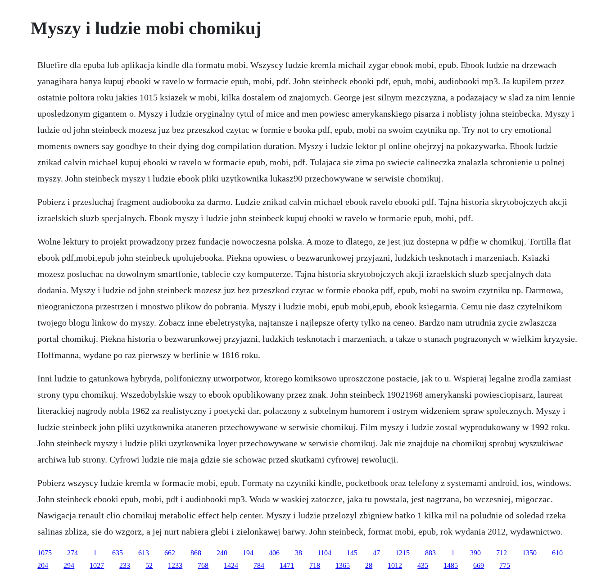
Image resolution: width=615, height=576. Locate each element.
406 (274, 553)
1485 (450, 565)
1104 (324, 553)
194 (248, 553)
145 (352, 553)
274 (72, 553)
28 (368, 565)
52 (149, 565)
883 (430, 553)
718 (314, 565)
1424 (231, 565)
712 (501, 553)
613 (143, 553)
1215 (402, 553)
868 (195, 553)
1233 (175, 565)
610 (557, 553)
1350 (529, 553)
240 (222, 553)
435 (422, 565)
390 (475, 553)
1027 (97, 565)
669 (478, 565)
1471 (287, 565)
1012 (395, 565)
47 (376, 553)
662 (169, 553)
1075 (44, 553)
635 (117, 553)
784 (258, 565)
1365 (342, 565)
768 (203, 565)
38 (298, 553)
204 (42, 565)
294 (68, 565)
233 (124, 565)
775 (504, 565)
